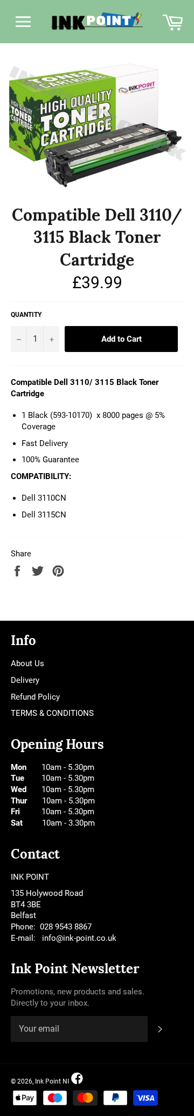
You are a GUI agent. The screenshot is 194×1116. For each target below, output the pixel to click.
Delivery (25, 680)
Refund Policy (35, 697)
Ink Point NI (52, 1081)
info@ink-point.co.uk (79, 938)
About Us (27, 663)
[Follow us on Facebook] (77, 1079)
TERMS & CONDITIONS (52, 713)
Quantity (26, 314)
